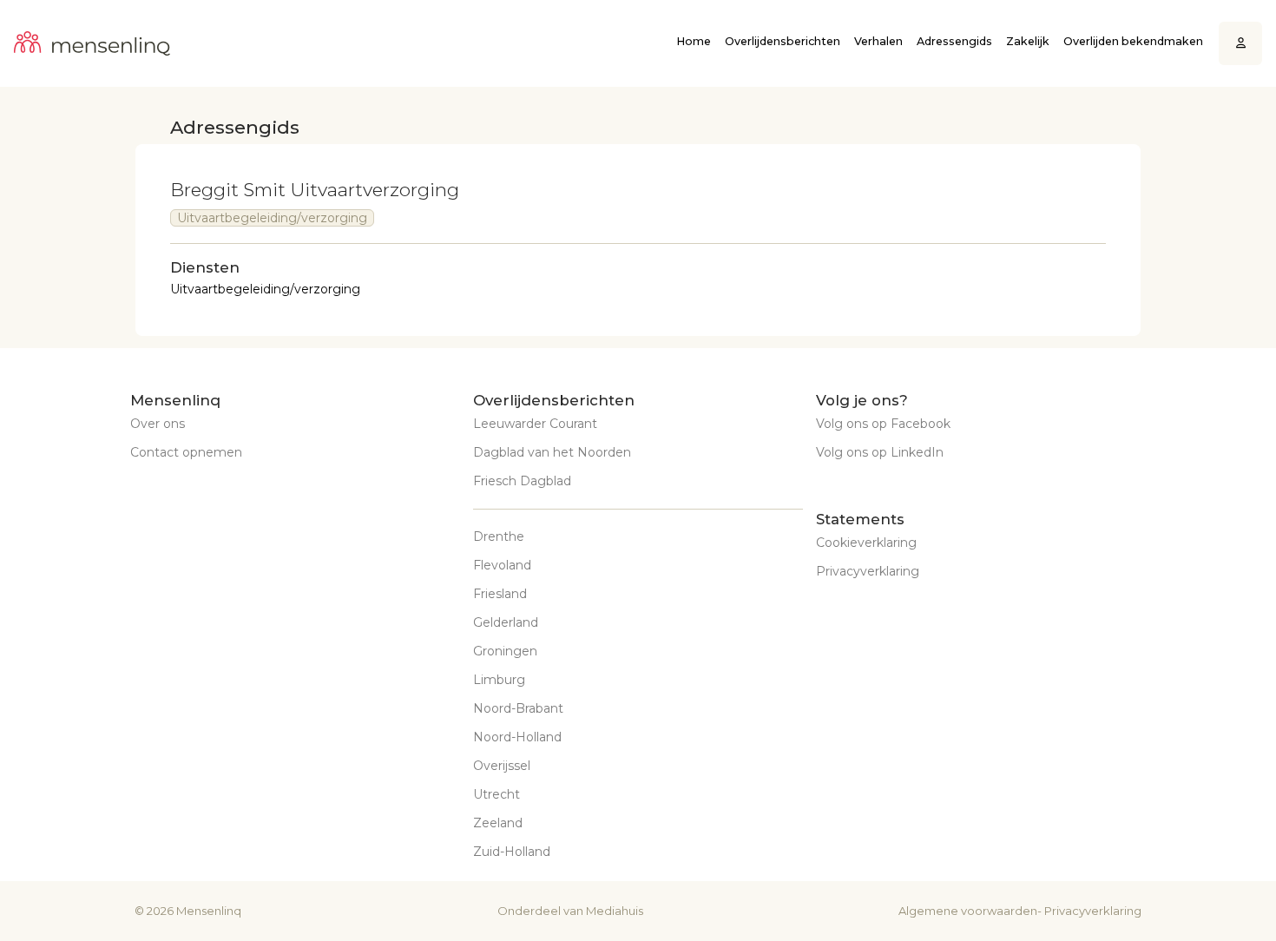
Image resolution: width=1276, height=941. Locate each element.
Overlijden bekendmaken (1133, 41)
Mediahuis (614, 911)
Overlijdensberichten (782, 41)
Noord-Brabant (518, 708)
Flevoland (502, 565)
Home (693, 41)
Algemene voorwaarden (967, 911)
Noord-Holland (517, 737)
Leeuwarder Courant (535, 423)
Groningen (505, 651)
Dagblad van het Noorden (552, 452)
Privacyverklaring (867, 571)
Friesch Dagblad (522, 481)
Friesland (500, 594)
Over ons (157, 423)
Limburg (499, 680)
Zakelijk (1027, 41)
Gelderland (505, 622)
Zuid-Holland (511, 851)
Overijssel (501, 765)
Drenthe (498, 536)
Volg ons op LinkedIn (880, 452)
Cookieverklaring (866, 542)
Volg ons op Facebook (883, 423)
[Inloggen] (1241, 43)
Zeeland (498, 823)
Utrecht (496, 794)
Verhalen (878, 41)
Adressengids (954, 41)
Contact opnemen (186, 452)
